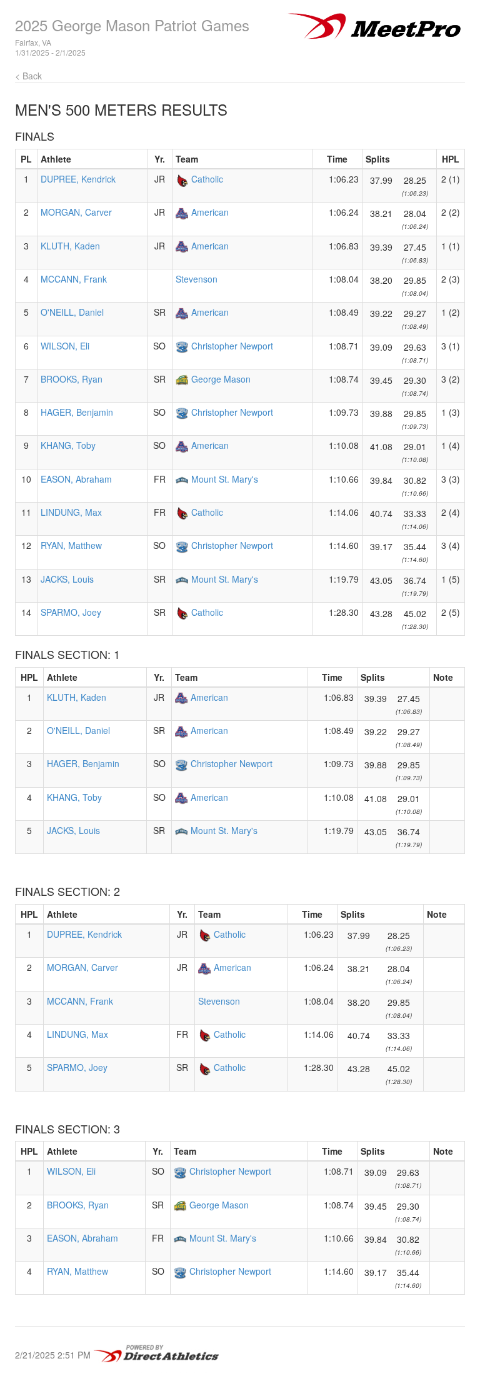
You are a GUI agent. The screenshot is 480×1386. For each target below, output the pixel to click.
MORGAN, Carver (76, 212)
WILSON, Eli (65, 345)
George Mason (221, 379)
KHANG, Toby (68, 445)
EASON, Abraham (76, 479)
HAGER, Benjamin (77, 412)
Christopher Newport (232, 345)
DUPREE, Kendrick (78, 179)
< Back (28, 75)
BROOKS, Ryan (71, 379)
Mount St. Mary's (224, 479)
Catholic (207, 179)
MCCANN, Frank (74, 279)
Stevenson (197, 279)
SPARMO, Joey (71, 612)
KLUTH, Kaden (70, 245)
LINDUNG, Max (71, 512)
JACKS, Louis (67, 579)
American (210, 212)
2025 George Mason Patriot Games (132, 25)
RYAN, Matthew (71, 545)
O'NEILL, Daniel (72, 312)
